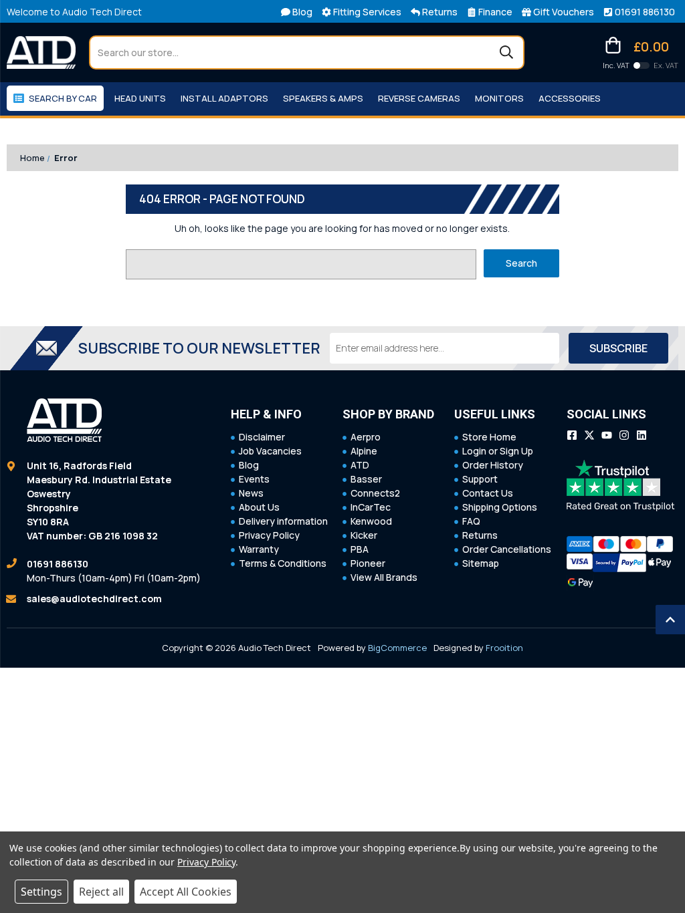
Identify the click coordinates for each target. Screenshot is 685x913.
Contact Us (487, 493)
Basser (366, 479)
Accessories (570, 98)
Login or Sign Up (497, 450)
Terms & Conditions (282, 563)
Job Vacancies (270, 450)
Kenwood (371, 521)
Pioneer (368, 563)
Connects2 (375, 493)
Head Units (140, 98)
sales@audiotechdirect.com (94, 598)
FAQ (471, 521)
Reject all (101, 891)
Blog (249, 465)
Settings (41, 891)
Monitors (499, 98)
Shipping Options (499, 507)
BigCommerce (397, 648)
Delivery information (283, 521)
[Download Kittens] (641, 65)
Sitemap (480, 563)
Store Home (489, 436)
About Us (259, 507)
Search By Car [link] (63, 98)
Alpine (364, 450)
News (251, 493)
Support (480, 479)
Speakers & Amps (323, 98)
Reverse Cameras (419, 98)
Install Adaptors (224, 98)
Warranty (259, 549)
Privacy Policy (269, 535)
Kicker (364, 535)
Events (254, 479)
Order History (492, 465)
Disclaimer (262, 436)
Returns (480, 535)
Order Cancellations (506, 549)
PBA (360, 549)
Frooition (504, 648)
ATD (360, 465)
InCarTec (371, 507)
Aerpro (366, 436)
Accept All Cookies (185, 891)
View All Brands (384, 577)
